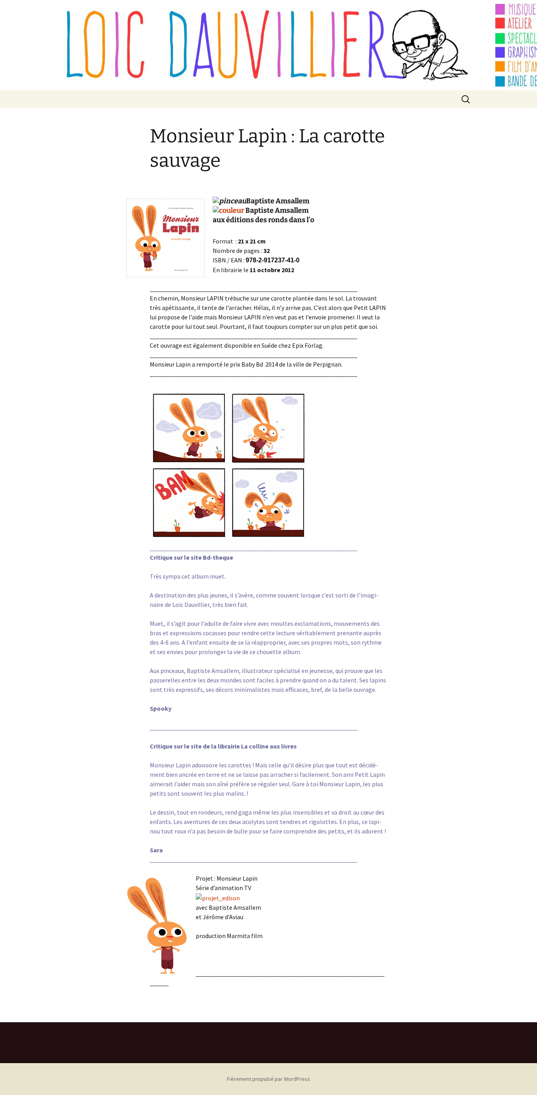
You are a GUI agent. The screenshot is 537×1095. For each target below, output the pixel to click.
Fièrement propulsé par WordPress (268, 1078)
